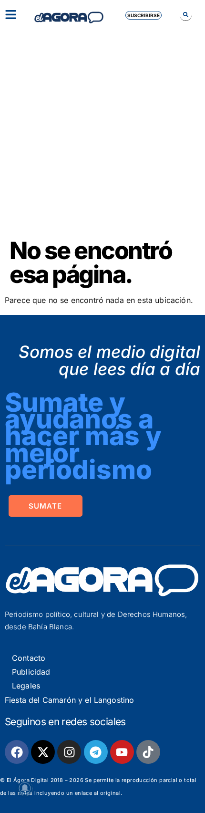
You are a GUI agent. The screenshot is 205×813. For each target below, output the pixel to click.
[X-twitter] (43, 752)
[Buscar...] (186, 14)
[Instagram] (69, 752)
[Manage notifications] (24, 788)
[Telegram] (96, 752)
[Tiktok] (148, 752)
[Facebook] (17, 752)
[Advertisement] (102, 131)
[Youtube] (122, 752)
